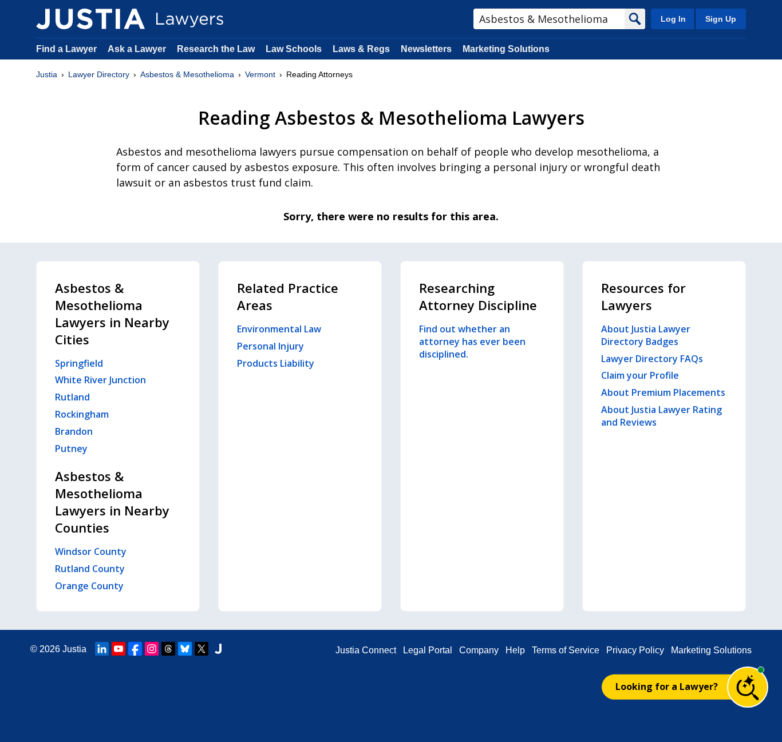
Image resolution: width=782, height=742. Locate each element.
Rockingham (82, 414)
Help (515, 650)
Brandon (74, 431)
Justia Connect (365, 650)
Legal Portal (427, 650)
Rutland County (90, 568)
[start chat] (747, 687)
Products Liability (275, 363)
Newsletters (426, 49)
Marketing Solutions (506, 49)
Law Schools (294, 49)
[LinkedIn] (102, 649)
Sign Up (720, 18)
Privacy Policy (635, 650)
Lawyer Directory (98, 74)
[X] (201, 649)
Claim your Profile (640, 375)
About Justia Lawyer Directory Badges (645, 335)
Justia (46, 74)
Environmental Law (279, 329)
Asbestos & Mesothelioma (187, 74)
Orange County (89, 586)
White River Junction (100, 380)
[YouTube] (118, 649)
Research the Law (216, 49)
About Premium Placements (663, 392)
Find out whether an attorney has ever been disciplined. (472, 341)
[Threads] (168, 649)
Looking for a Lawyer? (666, 686)
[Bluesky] (185, 649)
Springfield (79, 363)
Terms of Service (565, 650)
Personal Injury (270, 346)
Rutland (72, 397)
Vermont (260, 74)
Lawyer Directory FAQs (652, 358)
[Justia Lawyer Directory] (90, 19)
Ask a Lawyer (138, 49)
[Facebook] (135, 649)
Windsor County (91, 551)
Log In (673, 18)
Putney (71, 448)
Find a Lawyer (66, 49)
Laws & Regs (361, 49)
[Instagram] (152, 649)
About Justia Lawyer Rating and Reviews (661, 415)
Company (479, 650)
